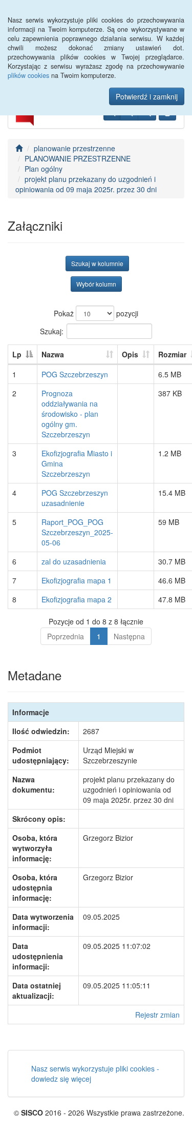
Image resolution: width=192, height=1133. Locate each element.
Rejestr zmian (157, 1014)
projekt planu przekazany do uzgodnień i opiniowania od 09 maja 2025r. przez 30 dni (86, 184)
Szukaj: (51, 331)
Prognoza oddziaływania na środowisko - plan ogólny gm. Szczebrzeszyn (69, 413)
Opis (130, 354)
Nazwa (52, 354)
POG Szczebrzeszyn (74, 374)
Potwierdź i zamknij (147, 96)
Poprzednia (65, 636)
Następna (129, 636)
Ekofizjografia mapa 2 (76, 599)
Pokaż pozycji (96, 313)
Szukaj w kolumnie (97, 263)
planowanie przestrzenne (74, 148)
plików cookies (28, 75)
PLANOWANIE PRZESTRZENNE (78, 158)
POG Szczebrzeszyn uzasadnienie (74, 498)
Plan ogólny (43, 169)
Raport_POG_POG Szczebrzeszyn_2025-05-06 (77, 532)
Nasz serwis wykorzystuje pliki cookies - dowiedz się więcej (95, 1073)
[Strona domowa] (19, 148)
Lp (17, 354)
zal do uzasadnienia (73, 561)
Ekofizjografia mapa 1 (76, 580)
